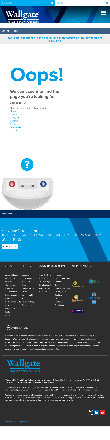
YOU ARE (5, 31)
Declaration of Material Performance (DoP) (13, 298)
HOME (15, 31)
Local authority (28, 278)
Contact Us (9, 246)
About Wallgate (11, 275)
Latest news (10, 308)
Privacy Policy (60, 292)
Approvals (9, 288)
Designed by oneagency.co (16, 422)
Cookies (58, 295)
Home (13, 111)
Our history (10, 278)
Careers (58, 298)
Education (26, 275)
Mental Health (27, 295)
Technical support (45, 288)
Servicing (9, 305)
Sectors (14, 121)
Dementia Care (28, 288)
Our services (10, 285)
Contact (14, 130)
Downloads (16, 127)
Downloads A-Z (44, 285)
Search (13, 114)
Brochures (42, 292)
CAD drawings (44, 282)
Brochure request (62, 278)
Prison (24, 298)
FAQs (7, 312)
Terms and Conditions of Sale (62, 287)
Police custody (28, 302)
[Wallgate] (22, 16)
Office (24, 292)
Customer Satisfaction (59, 303)
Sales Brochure (44, 275)
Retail (24, 285)
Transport (26, 282)
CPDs (7, 315)
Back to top (7, 214)
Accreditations (11, 292)
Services (14, 124)
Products (14, 117)
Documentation (44, 278)
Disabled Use (27, 305)
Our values (9, 282)
